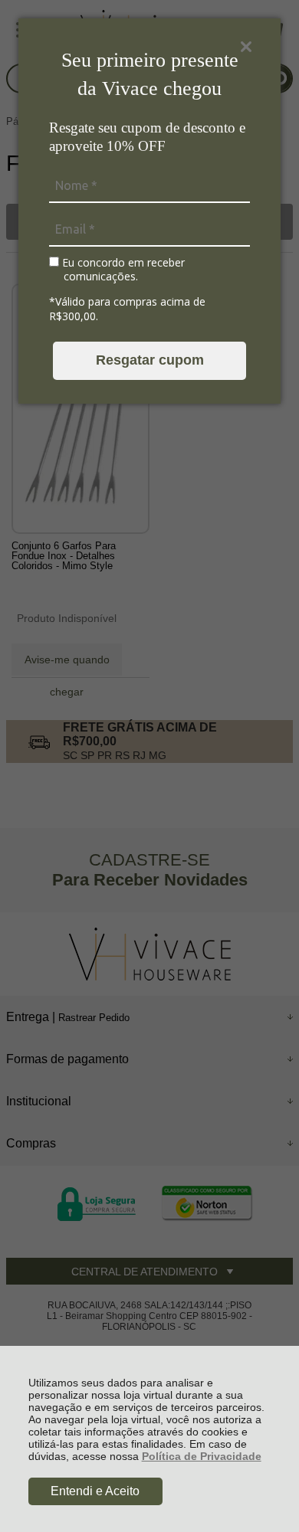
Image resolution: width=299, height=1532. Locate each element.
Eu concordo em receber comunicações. (122, 269)
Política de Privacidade (201, 1456)
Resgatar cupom (150, 360)
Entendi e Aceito (95, 1491)
